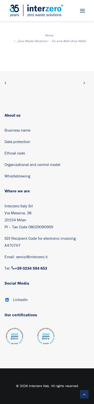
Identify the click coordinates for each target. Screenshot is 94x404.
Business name (17, 130)
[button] (82, 10)
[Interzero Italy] (36, 10)
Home (49, 35)
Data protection (17, 142)
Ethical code (15, 153)
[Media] (15, 338)
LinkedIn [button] (20, 300)
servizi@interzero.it (32, 257)
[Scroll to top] (84, 394)
